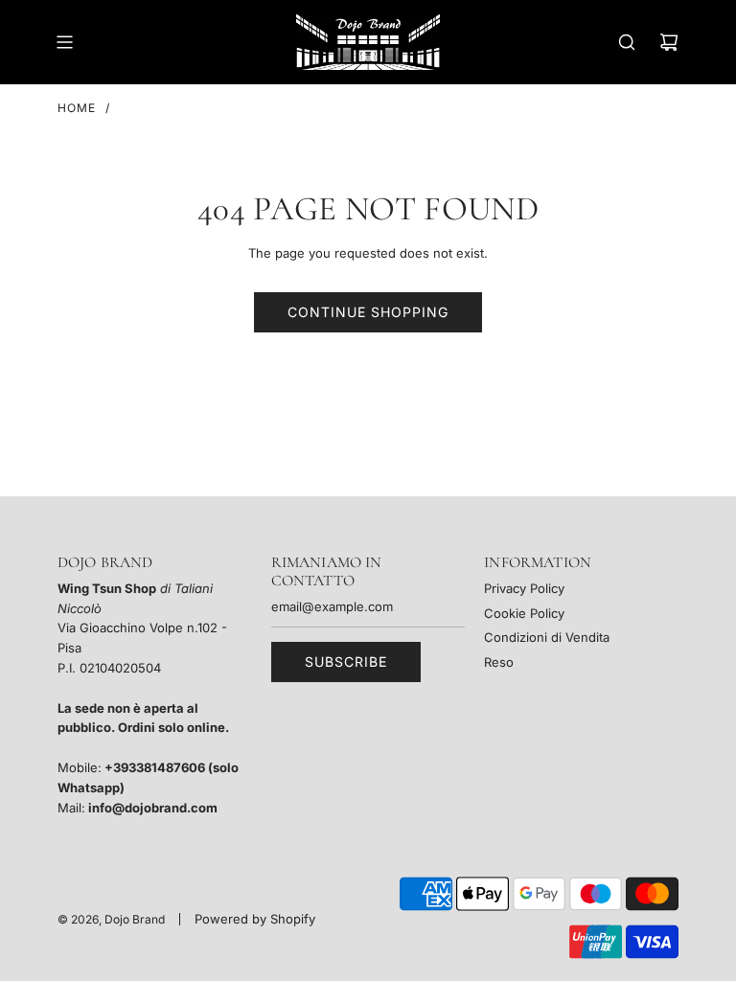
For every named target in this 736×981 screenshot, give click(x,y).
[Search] (627, 42)
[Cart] (669, 42)
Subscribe (346, 661)
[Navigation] (64, 42)
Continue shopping (368, 312)
